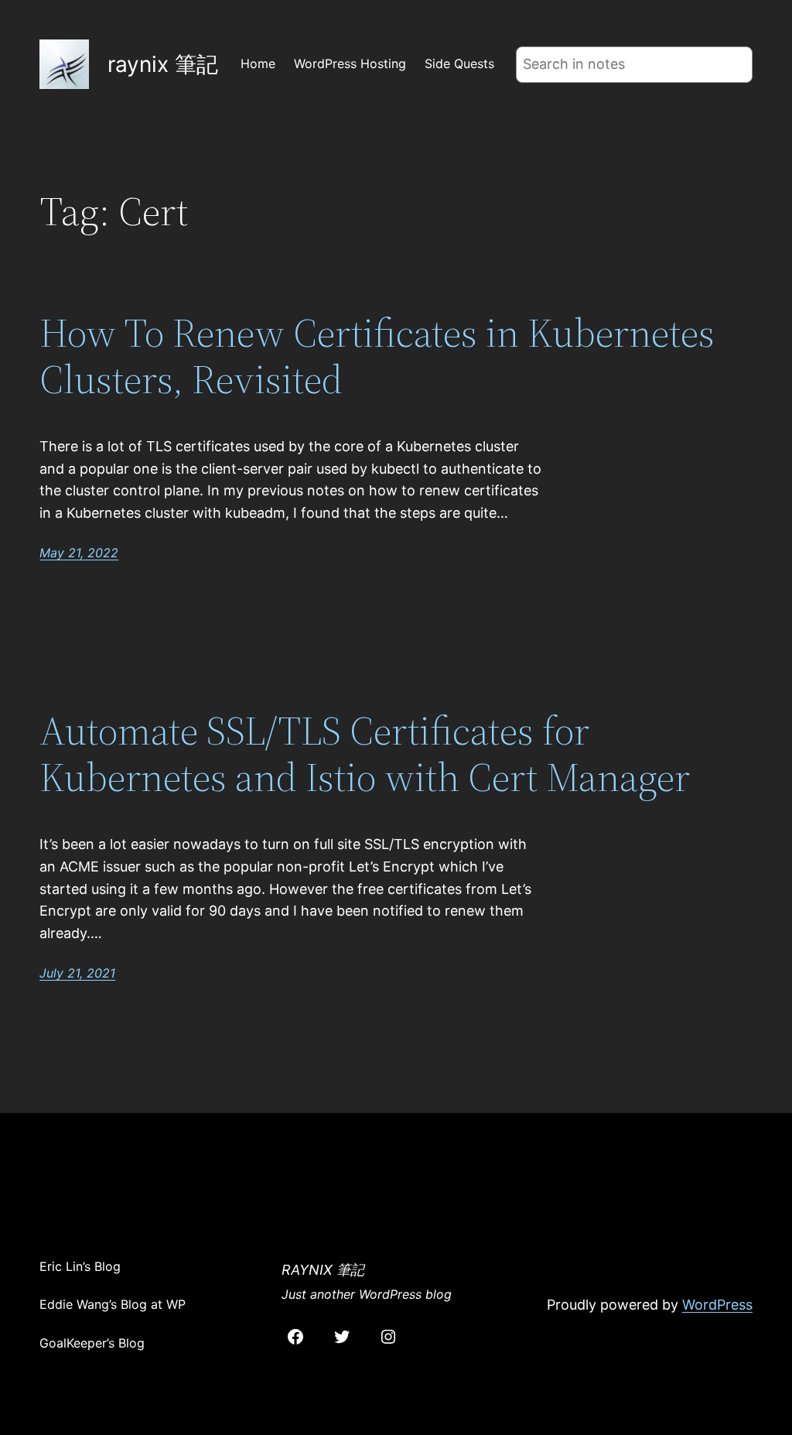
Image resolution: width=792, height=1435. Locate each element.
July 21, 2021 (77, 973)
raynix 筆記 (163, 64)
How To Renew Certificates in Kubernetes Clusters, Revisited (377, 356)
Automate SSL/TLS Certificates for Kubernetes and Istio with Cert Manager (364, 753)
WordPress (717, 1304)
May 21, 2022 (78, 552)
